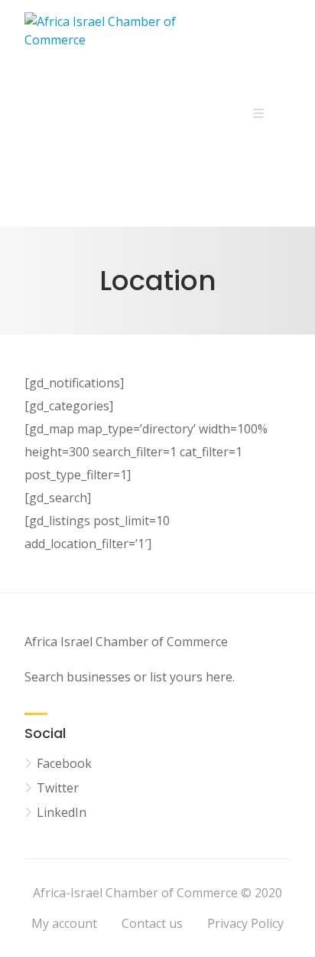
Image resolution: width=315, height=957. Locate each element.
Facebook (64, 763)
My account (64, 923)
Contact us (152, 923)
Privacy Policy (245, 923)
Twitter (58, 787)
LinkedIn (61, 812)
